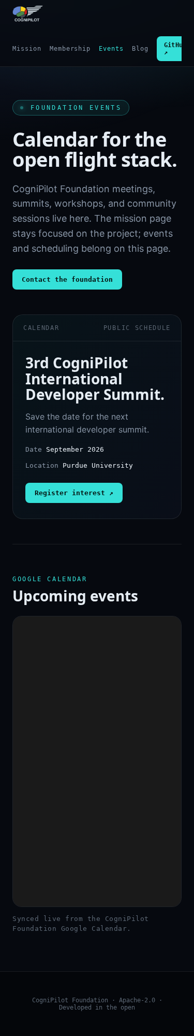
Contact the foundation (67, 279)
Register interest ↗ (74, 493)
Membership (70, 48)
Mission (26, 48)
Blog (140, 48)
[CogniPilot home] (27, 13)
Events (111, 48)
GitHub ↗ (175, 48)
